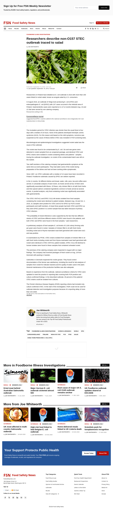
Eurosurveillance (33, 334)
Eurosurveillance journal (34, 116)
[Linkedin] (93, 28)
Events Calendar (79, 484)
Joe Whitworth (33, 46)
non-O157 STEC (56, 334)
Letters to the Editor (80, 487)
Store (103, 491)
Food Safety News (58, 506)
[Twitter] (88, 28)
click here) (29, 295)
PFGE (69, 334)
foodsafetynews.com (10, 479)
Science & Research (64, 331)
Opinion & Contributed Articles (55, 484)
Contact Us (105, 481)
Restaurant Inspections (81, 481)
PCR (64, 334)
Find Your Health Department (82, 478)
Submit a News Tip (79, 491)
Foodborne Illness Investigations (38, 34)
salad (76, 334)
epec (82, 331)
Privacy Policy (105, 484)
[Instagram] (90, 28)
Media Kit (104, 487)
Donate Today (88, 453)
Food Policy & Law (51, 478)
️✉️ (6, 490)
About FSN (103, 453)
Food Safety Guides (51, 481)
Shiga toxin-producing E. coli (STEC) (39, 338)
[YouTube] (95, 28)
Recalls (48, 491)
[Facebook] (85, 28)
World (76, 331)
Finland (45, 334)
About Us (104, 478)
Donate (104, 494)
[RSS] (98, 28)
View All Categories (51, 494)
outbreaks (61, 385)
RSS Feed (77, 494)
